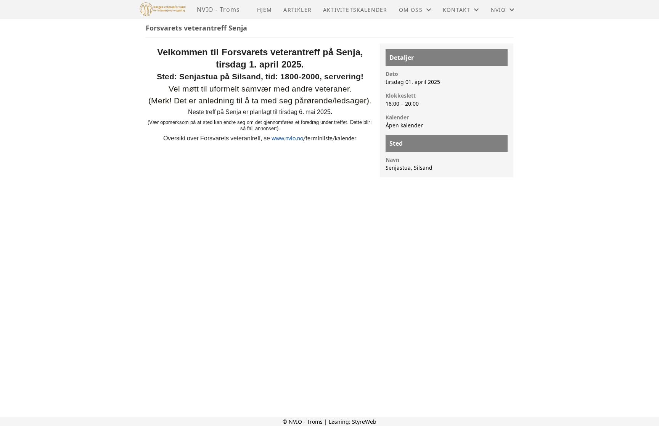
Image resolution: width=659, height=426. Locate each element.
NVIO (498, 9)
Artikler (297, 9)
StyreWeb (364, 421)
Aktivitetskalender (355, 9)
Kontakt (456, 9)
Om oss (411, 9)
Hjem (264, 9)
